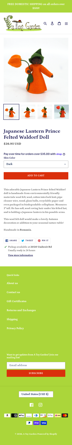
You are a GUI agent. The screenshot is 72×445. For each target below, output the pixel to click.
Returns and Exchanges (21, 310)
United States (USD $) (34, 394)
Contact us (13, 292)
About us (12, 283)
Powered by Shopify (47, 434)
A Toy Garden (30, 434)
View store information (20, 255)
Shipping (12, 319)
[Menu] (66, 23)
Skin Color (9, 158)
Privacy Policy (15, 328)
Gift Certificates (16, 301)
